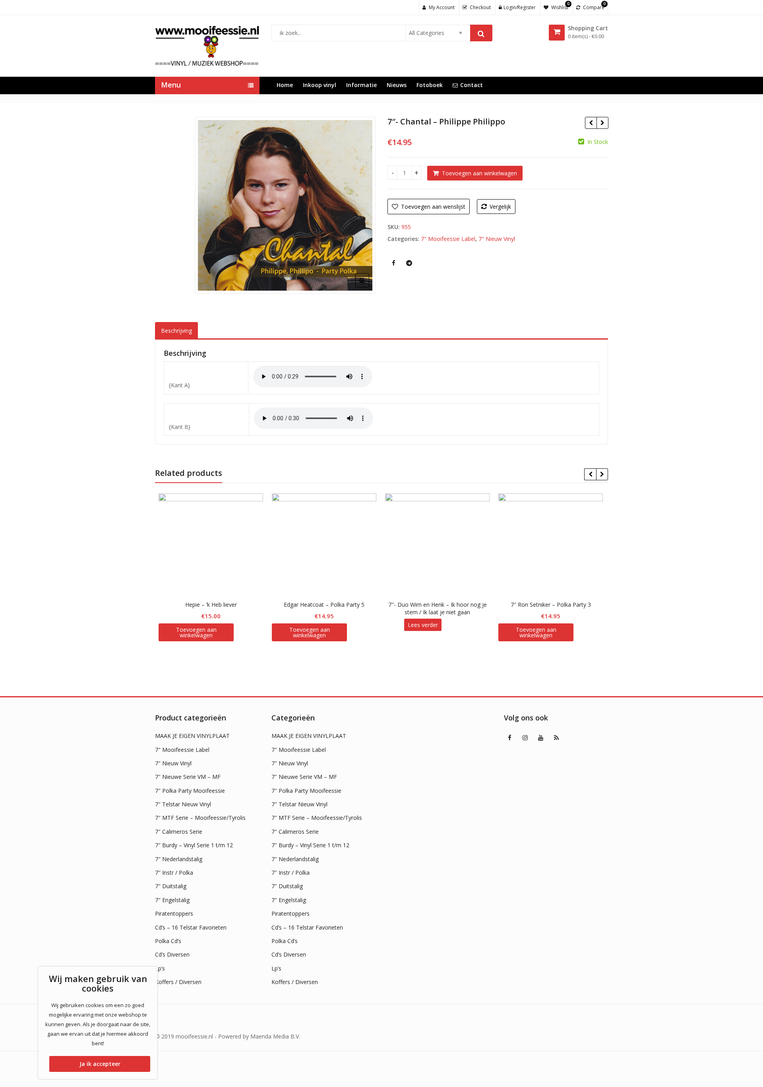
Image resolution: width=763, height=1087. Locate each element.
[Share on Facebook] (393, 263)
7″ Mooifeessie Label (182, 749)
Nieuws (397, 85)
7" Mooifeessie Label (448, 239)
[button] (369, 287)
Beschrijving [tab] (176, 330)
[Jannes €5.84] (602, 123)
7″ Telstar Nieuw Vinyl (183, 804)
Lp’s (160, 968)
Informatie (361, 85)
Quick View (215, 604)
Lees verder (424, 625)
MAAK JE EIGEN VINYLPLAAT (192, 736)
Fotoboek (429, 85)
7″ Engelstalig (172, 900)
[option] (285, 205)
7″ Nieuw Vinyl (173, 763)
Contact (471, 85)
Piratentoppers (174, 913)
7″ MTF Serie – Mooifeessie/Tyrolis (200, 817)
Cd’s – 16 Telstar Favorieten (191, 927)
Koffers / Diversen (178, 982)
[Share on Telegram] (409, 263)
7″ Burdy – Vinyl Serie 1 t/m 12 (194, 845)
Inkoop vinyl (319, 85)
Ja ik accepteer (99, 1064)
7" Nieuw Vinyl (496, 239)
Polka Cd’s (168, 941)
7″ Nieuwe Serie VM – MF (188, 776)
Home (285, 85)
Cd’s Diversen (172, 954)
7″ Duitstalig (170, 886)
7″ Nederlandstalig (178, 859)
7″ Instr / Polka (174, 872)
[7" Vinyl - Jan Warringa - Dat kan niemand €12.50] (590, 123)
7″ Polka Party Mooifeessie (190, 790)
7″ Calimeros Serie (178, 831)
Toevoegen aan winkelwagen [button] (197, 632)
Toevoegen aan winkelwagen (479, 173)
